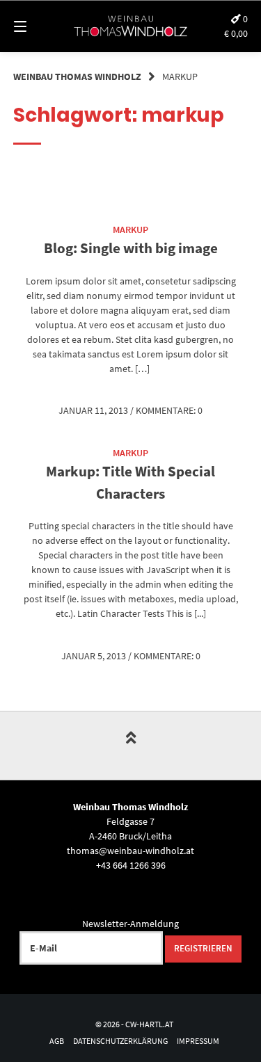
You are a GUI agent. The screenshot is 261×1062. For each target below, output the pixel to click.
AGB (56, 1041)
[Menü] (37, 26)
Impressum (198, 1041)
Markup (130, 229)
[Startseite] (131, 26)
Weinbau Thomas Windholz (77, 76)
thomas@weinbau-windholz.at (130, 850)
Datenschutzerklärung (120, 1041)
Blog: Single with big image (131, 248)
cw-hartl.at (149, 1024)
